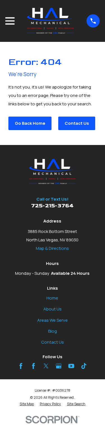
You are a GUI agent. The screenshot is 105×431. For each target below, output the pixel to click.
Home (52, 298)
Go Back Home (30, 123)
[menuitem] (27, 404)
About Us (52, 309)
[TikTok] (84, 366)
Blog (52, 331)
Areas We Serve (52, 320)
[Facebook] (21, 366)
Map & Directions (52, 248)
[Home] (51, 21)
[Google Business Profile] (59, 366)
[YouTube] (71, 366)
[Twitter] (46, 366)
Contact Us (77, 123)
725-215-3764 (52, 206)
